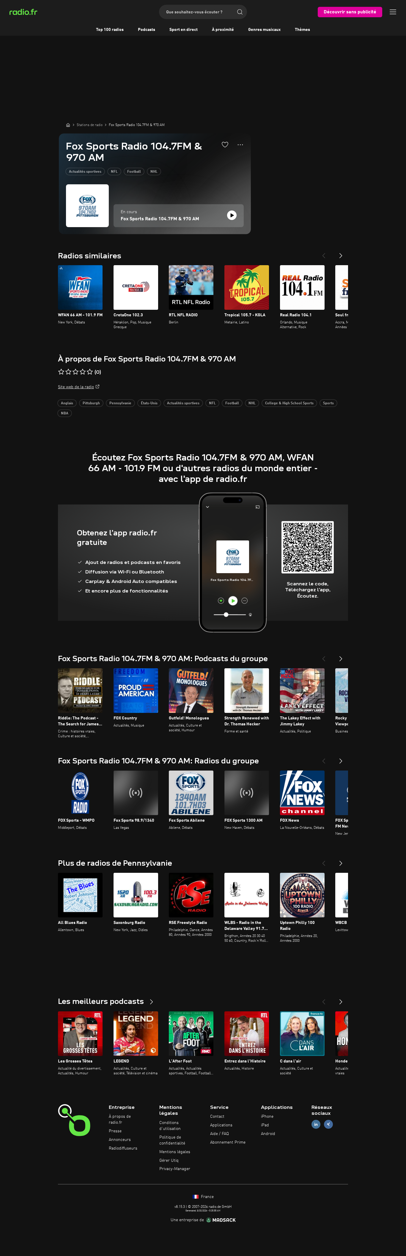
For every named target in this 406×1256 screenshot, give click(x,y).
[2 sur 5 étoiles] (68, 371)
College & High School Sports (289, 403)
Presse (115, 1131)
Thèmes (302, 30)
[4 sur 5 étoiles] (82, 371)
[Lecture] (232, 215)
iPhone (267, 1116)
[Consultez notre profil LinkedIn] (316, 1124)
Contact (217, 1116)
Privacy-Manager (174, 1169)
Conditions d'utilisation (170, 1126)
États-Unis (149, 403)
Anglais (67, 403)
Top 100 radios (110, 30)
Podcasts (146, 30)
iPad (265, 1125)
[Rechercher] (239, 11)
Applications (221, 1125)
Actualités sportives (85, 172)
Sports (328, 403)
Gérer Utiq (169, 1160)
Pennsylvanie (120, 403)
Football (134, 172)
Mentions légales (174, 1152)
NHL (154, 172)
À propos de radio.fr (120, 1119)
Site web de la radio (76, 387)
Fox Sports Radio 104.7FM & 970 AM (160, 219)
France (207, 1197)
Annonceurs (120, 1140)
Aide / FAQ (219, 1134)
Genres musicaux (264, 30)
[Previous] (324, 253)
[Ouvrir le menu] (392, 11)
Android (268, 1134)
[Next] (341, 253)
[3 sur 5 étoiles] (75, 371)
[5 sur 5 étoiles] (89, 371)
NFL (114, 172)
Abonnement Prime (228, 1142)
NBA (64, 413)
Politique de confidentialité (172, 1140)
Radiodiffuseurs (123, 1148)
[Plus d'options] (240, 144)
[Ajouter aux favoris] (225, 144)
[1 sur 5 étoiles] (61, 371)
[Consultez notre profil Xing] (328, 1124)
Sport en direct (183, 30)
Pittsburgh (91, 403)
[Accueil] (68, 124)
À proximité (223, 30)
